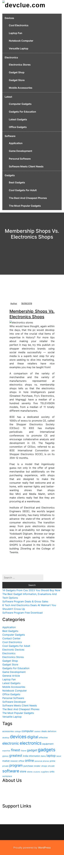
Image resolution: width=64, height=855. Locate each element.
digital (32, 737)
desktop (5, 738)
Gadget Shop (16, 72)
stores (29, 772)
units (52, 771)
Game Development (20, 150)
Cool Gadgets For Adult (23, 190)
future (23, 750)
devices (18, 736)
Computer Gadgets (20, 103)
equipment (47, 743)
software (10, 771)
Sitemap (7, 799)
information (34, 756)
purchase (28, 765)
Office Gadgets (18, 127)
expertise (6, 751)
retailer (37, 766)
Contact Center (11, 638)
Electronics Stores (20, 64)
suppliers (45, 772)
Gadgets (10, 175)
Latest (8, 96)
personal (38, 761)
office (21, 761)
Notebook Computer (21, 40)
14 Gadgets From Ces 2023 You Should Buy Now (31, 590)
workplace (7, 776)
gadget (32, 750)
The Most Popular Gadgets (25, 205)
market (6, 761)
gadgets (46, 749)
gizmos (5, 756)
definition (52, 731)
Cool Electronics (18, 25)
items (43, 756)
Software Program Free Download (22, 612)
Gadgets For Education (22, 111)
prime (52, 761)
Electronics (11, 57)
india (25, 756)
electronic (10, 743)
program (16, 765)
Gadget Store (17, 80)
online (29, 760)
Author (13, 303)
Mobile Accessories (20, 87)
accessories (8, 731)
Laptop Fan (15, 33)
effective (43, 737)
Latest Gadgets (18, 119)
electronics (30, 743)
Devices (9, 18)
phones (46, 761)
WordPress (44, 847)
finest (15, 750)
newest (14, 761)
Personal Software (20, 158)
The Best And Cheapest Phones (28, 198)
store (23, 771)
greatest (15, 755)
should (51, 766)
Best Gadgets (17, 182)
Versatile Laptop (18, 48)
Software (10, 136)
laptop (51, 755)
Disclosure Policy (12, 795)
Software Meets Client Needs (26, 166)
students (36, 772)
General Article (11, 675)
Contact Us (9, 787)
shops (44, 766)
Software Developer (14, 701)
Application (16, 143)
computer (28, 731)
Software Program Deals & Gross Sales (25, 601)
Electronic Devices (13, 649)
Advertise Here (11, 791)
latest (58, 756)
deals (44, 731)
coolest (37, 731)
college (18, 731)
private (5, 766)
